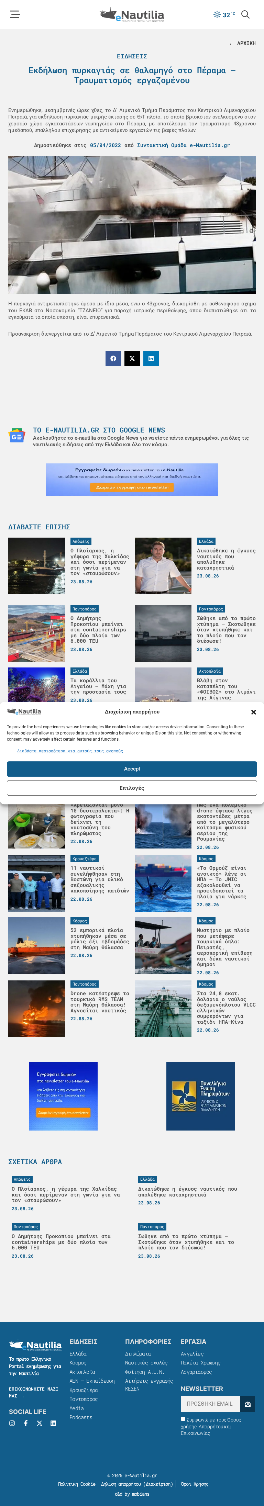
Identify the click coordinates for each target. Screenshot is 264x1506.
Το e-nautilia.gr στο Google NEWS (99, 429)
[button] (253, 712)
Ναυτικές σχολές (146, 1362)
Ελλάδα (77, 1353)
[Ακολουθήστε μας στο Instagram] (12, 1423)
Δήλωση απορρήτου (121, 1484)
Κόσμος (77, 1362)
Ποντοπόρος (83, 1398)
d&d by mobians (132, 1494)
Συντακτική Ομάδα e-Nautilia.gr (183, 145)
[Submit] (247, 1404)
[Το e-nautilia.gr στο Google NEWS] (16, 435)
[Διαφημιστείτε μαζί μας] (132, 479)
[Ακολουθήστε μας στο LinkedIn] (53, 1423)
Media (76, 1408)
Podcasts (80, 1417)
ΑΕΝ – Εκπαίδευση (91, 1380)
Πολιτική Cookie (75, 1484)
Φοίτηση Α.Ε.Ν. (145, 1371)
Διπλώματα (138, 1353)
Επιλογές (132, 787)
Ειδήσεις (132, 56)
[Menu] (15, 14)
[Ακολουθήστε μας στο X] (39, 1423)
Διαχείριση (158, 1484)
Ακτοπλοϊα (82, 1371)
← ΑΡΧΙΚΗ (242, 43)
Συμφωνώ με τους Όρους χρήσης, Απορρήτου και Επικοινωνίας (211, 1426)
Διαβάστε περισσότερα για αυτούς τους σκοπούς (70, 750)
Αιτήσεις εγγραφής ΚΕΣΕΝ (149, 1384)
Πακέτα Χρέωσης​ (200, 1362)
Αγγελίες (192, 1353)
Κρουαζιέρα (83, 1389)
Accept (132, 769)
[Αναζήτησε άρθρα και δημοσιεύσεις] (245, 14)
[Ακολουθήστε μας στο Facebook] (26, 1423)
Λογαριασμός (196, 1371)
